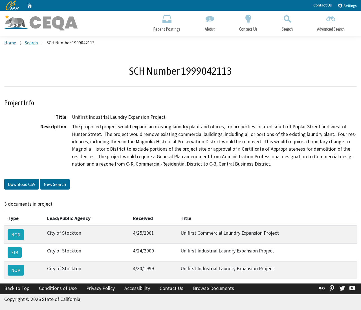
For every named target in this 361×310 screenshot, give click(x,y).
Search (287, 29)
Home (10, 42)
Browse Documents (213, 288)
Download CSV (21, 184)
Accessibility (137, 288)
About (210, 29)
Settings (349, 5)
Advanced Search (331, 29)
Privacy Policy (100, 288)
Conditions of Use (58, 288)
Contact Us (322, 5)
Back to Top (16, 288)
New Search (55, 184)
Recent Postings (166, 29)
